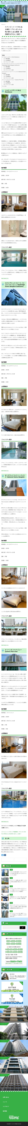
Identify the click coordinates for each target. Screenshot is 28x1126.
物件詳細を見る (4, 278)
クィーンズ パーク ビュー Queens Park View (13, 79)
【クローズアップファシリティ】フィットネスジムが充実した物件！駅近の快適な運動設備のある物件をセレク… (18, 907)
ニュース (5, 1101)
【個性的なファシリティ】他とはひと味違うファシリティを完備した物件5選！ (18, 897)
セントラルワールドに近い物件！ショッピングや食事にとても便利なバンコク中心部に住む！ (18, 915)
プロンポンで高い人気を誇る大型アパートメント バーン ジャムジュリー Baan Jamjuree (18, 977)
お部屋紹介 (8, 60)
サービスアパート (4, 1075)
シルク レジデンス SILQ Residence (11, 57)
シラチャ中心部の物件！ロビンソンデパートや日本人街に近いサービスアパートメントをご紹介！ (18, 873)
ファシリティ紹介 (10, 61)
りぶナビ (13, 1123)
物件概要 (8, 58)
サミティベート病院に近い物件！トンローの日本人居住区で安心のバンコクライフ (18, 882)
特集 (2, 6)
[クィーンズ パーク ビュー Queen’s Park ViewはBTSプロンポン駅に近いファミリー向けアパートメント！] (20, 859)
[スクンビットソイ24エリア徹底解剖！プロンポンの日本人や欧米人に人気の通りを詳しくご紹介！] (7, 859)
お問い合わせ (6, 1097)
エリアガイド (6, 1106)
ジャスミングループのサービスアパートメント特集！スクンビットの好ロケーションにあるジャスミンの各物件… (18, 890)
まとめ (4, 86)
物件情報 (5, 1111)
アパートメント (4, 1006)
